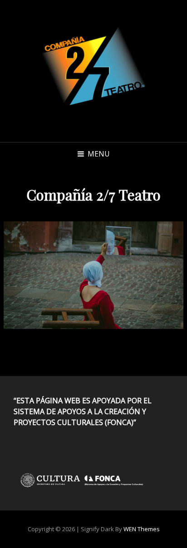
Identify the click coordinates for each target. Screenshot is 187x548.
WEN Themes (141, 529)
